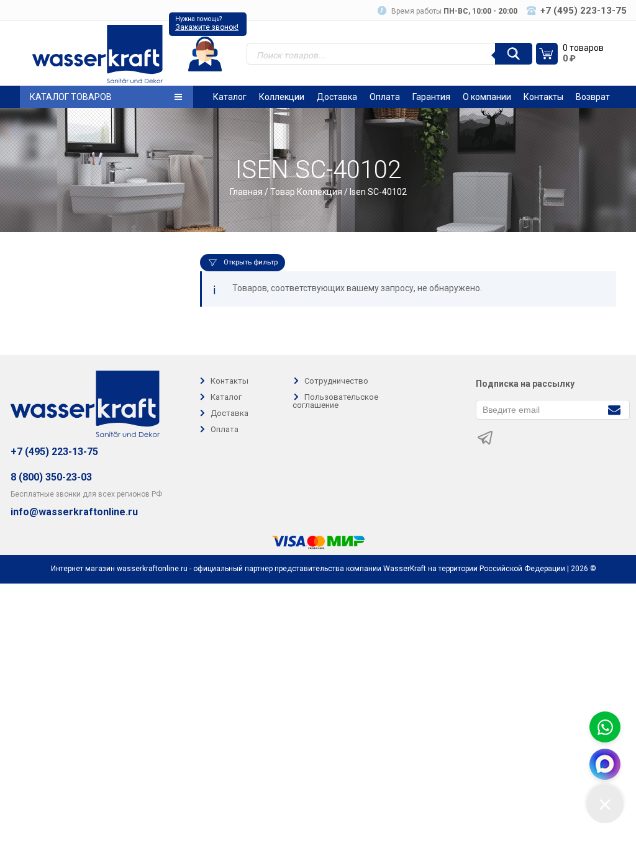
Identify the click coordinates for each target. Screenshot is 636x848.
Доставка (337, 97)
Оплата (385, 97)
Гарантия (431, 97)
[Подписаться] (614, 409)
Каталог (230, 97)
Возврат (593, 97)
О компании (487, 97)
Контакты (543, 97)
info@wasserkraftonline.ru (74, 512)
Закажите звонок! (206, 27)
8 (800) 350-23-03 (51, 477)
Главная (246, 192)
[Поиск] (513, 54)
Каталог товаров (71, 97)
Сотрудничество (336, 381)
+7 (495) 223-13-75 (54, 452)
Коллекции (281, 97)
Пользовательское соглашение (335, 401)
